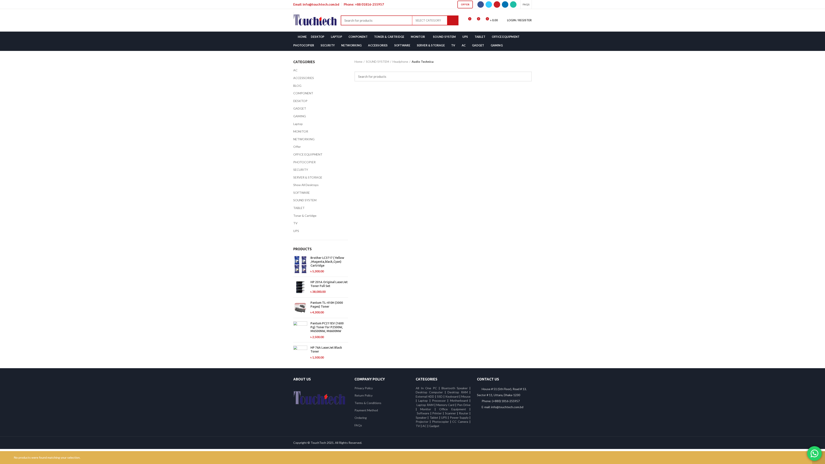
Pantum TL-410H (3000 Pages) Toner (326, 304)
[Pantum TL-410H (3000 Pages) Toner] (300, 308)
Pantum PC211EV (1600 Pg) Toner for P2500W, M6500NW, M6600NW (327, 327)
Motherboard (459, 400)
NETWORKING (304, 139)
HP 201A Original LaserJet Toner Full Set (329, 284)
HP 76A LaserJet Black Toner (326, 349)
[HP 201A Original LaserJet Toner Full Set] (300, 287)
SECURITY (300, 169)
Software (423, 413)
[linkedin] (505, 4)
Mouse (466, 396)
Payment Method (366, 410)
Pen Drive (464, 405)
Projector (422, 421)
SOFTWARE (301, 192)
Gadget (434, 426)
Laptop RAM (425, 405)
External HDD (425, 396)
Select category (428, 20)
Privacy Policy (363, 388)
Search (452, 20)
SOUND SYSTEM (304, 200)
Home (358, 61)
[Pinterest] (497, 4)
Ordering (360, 418)
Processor (439, 400)
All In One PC (426, 388)
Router (463, 413)
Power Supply (459, 417)
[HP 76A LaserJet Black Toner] (300, 353)
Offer (465, 4)
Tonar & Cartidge (304, 215)
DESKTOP (300, 101)
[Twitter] (489, 4)
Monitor (425, 409)
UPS (296, 231)
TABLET (299, 208)
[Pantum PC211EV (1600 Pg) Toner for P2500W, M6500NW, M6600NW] (300, 330)
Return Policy (363, 395)
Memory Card (445, 405)
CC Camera (460, 421)
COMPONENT (303, 93)
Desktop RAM (458, 392)
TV (295, 223)
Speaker (421, 417)
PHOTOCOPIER (304, 162)
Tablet (434, 417)
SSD (440, 396)
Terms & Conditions (367, 403)
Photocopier (440, 421)
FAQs (358, 425)
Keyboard (452, 396)
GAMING (299, 116)
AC (295, 70)
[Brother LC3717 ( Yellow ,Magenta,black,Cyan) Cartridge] (300, 264)
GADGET (299, 108)
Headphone (400, 61)
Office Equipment (452, 409)
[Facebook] (480, 4)
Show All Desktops (306, 185)
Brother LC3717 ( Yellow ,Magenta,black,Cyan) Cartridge (327, 261)
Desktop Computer (429, 392)
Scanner (450, 413)
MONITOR (300, 131)
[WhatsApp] (513, 4)
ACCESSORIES (303, 78)
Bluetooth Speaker (455, 388)
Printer (437, 413)
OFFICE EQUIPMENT (307, 154)
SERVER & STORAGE (307, 177)
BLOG (297, 85)
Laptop (298, 124)
